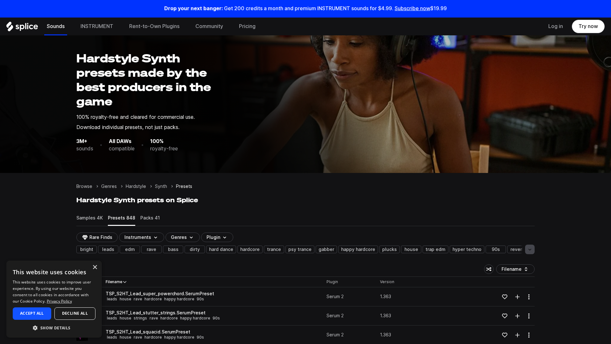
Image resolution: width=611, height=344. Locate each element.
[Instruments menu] (118, 26)
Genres (109, 186)
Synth (161, 186)
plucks (389, 249)
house (411, 249)
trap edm (435, 249)
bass (173, 249)
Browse (84, 186)
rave (151, 249)
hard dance (221, 249)
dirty (195, 249)
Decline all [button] (75, 313)
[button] (54, 327)
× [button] (94, 267)
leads (108, 249)
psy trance (300, 249)
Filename (516, 270)
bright (86, 249)
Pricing (247, 26)
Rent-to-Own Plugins (154, 26)
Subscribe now (412, 8)
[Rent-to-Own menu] (184, 26)
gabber (326, 249)
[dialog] (54, 299)
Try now (588, 26)
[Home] (22, 28)
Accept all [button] (32, 313)
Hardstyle (136, 186)
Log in (555, 26)
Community (209, 26)
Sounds (56, 26)
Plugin (213, 237)
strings (140, 318)
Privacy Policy (59, 301)
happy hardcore (358, 249)
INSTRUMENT (97, 26)
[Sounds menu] (69, 26)
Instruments (137, 237)
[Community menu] (228, 26)
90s (496, 249)
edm (130, 249)
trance (274, 249)
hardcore (250, 249)
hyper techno (467, 249)
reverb (517, 249)
